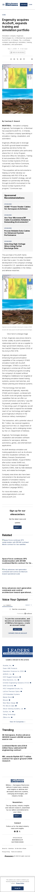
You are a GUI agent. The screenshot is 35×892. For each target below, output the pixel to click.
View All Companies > (17, 722)
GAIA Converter (8, 686)
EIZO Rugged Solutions (11, 677)
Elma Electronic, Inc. (10, 680)
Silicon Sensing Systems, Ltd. (13, 709)
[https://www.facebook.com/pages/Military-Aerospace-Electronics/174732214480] (15, 831)
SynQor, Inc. (7, 711)
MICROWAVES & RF (17, 840)
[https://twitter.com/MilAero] (20, 831)
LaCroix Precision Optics (11, 691)
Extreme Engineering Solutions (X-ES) (16, 683)
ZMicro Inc (6, 717)
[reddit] (21, 59)
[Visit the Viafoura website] (28, 613)
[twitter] (17, 59)
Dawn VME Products (10, 668)
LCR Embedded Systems (11, 694)
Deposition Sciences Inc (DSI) (13, 671)
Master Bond (7, 697)
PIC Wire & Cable (8, 706)
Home (4, 14)
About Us (4, 848)
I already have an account (17, 633)
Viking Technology (9, 714)
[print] (32, 59)
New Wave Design (9, 703)
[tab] (7, 605)
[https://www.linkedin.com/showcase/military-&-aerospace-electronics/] (17, 831)
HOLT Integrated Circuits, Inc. (13, 688)
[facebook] (11, 59)
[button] (3, 4)
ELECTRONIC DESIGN (18, 842)
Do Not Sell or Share (20, 848)
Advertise (11, 848)
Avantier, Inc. (7, 665)
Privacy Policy (6, 851)
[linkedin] (14, 59)
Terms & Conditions (16, 851)
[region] (17, 610)
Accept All (17, 888)
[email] (24, 59)
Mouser (5, 700)
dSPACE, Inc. (7, 674)
